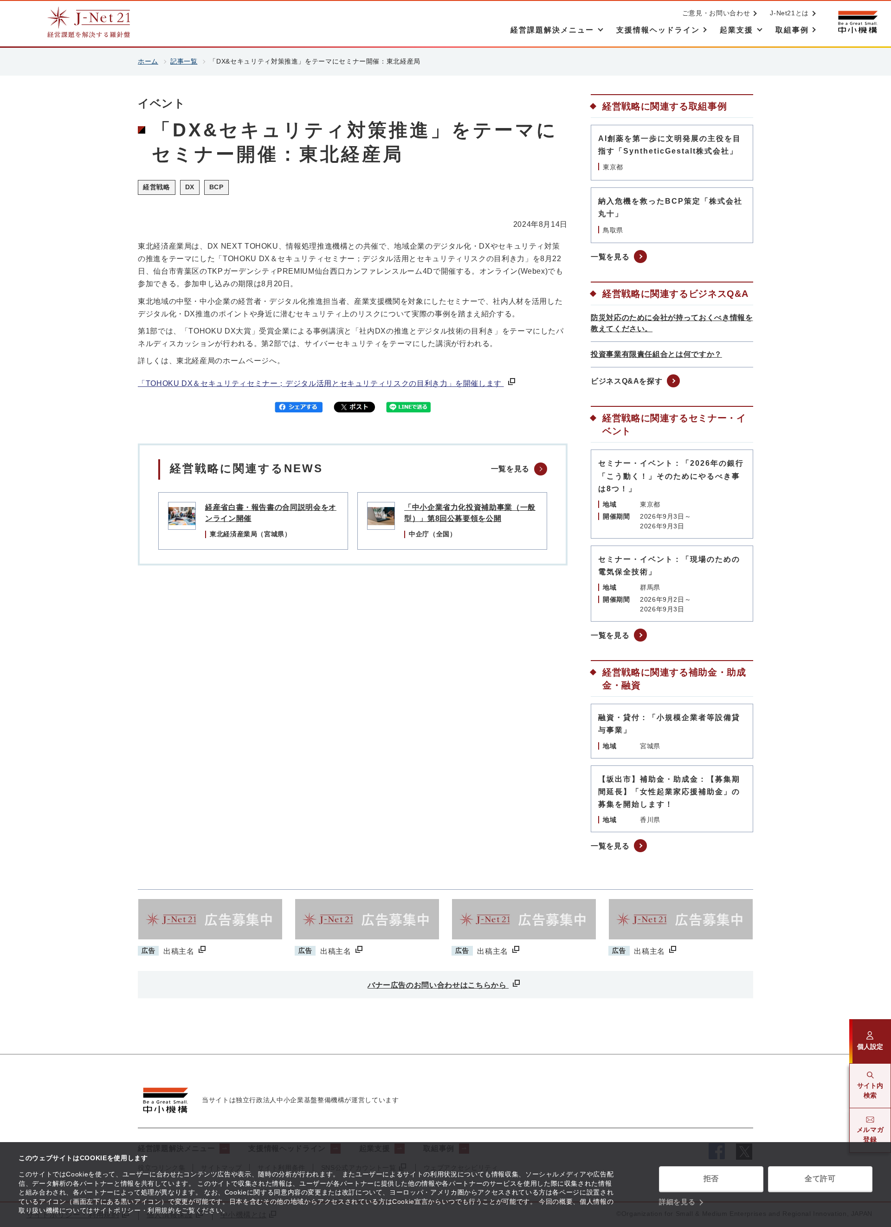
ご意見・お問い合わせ (716, 13)
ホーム (148, 61)
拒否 (711, 1178)
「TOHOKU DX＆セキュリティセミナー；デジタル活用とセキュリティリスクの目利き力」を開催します (321, 383)
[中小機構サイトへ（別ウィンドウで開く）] (857, 22)
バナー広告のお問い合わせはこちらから (438, 985)
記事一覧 (184, 61)
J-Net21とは (789, 13)
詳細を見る (677, 1202)
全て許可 (820, 1178)
